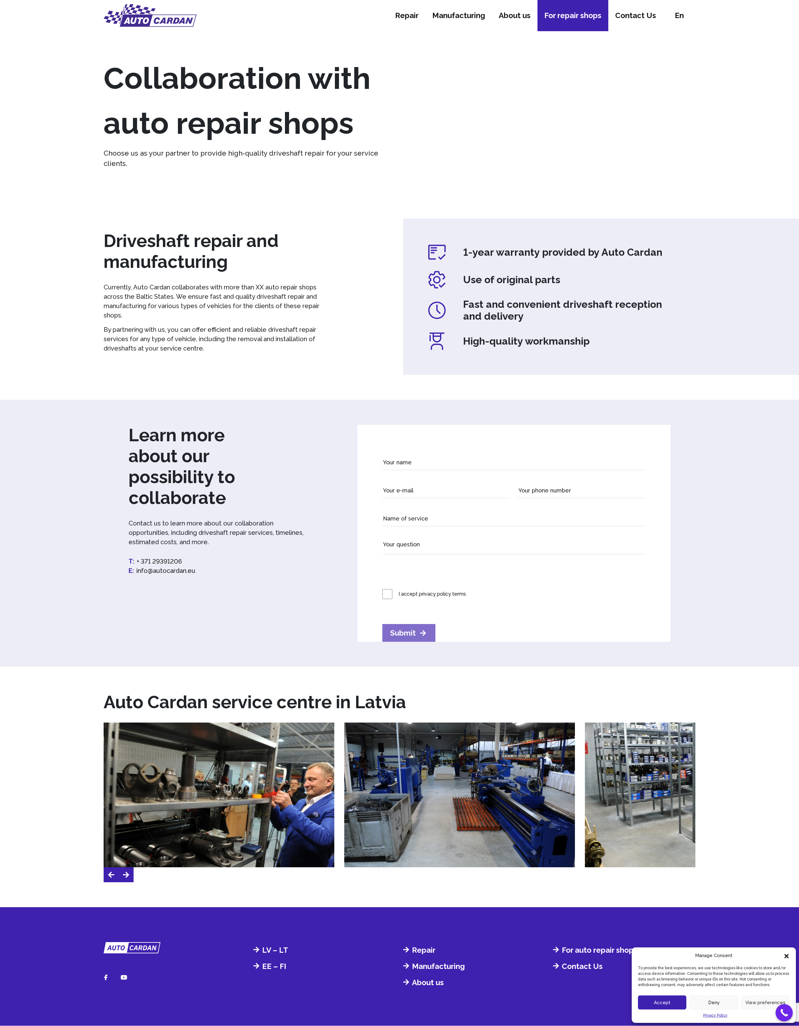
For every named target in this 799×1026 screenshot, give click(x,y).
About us (515, 15)
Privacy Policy (715, 1015)
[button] (786, 955)
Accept (662, 1002)
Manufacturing (458, 15)
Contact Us (635, 15)
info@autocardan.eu (165, 570)
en (679, 15)
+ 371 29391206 (159, 561)
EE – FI (274, 966)
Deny (714, 1002)
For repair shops (572, 15)
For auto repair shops (599, 950)
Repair (407, 15)
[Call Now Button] (784, 1012)
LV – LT (275, 950)
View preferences (765, 1002)
